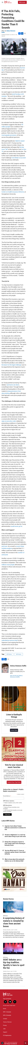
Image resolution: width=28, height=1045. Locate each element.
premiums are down (13, 385)
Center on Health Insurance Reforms (13, 192)
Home (4, 1008)
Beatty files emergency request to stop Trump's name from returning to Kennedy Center (15, 843)
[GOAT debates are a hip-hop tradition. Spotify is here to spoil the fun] (13, 948)
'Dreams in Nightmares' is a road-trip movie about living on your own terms (15, 835)
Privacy (5, 1025)
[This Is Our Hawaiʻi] (14, 879)
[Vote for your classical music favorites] (14, 749)
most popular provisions (9, 135)
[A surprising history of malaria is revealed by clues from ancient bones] (13, 907)
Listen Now (14, 730)
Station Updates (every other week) (13, 802)
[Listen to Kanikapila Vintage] (14, 698)
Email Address (7, 796)
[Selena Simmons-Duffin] (5, 668)
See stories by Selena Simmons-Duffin (16, 676)
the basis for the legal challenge (11, 365)
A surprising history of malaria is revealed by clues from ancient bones (13, 922)
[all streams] (26, 1043)
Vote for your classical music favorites (14, 766)
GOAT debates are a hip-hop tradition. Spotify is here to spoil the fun (13, 963)
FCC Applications (7, 1035)
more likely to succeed (19, 158)
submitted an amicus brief (10, 640)
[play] (2, 1043)
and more (4, 546)
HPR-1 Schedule (7, 1012)
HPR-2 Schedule (7, 1015)
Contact (5, 1018)
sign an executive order (9, 421)
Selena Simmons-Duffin (9, 31)
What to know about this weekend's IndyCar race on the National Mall (14, 860)
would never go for (16, 526)
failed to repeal (19, 141)
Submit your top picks (14, 782)
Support (5, 1032)
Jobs (4, 1028)
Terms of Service (7, 1022)
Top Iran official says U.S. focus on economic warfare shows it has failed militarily (15, 852)
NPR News (9, 654)
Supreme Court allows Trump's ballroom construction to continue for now (15, 827)
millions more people (8, 564)
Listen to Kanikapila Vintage (14, 715)
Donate (23, 2)
